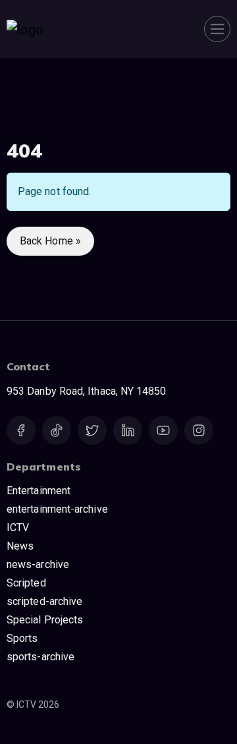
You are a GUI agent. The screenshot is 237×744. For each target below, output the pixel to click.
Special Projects (45, 620)
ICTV (18, 527)
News (20, 546)
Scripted (26, 583)
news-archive (38, 564)
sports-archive (40, 656)
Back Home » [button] (50, 241)
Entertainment (38, 490)
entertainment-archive (57, 509)
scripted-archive (44, 601)
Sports (22, 638)
